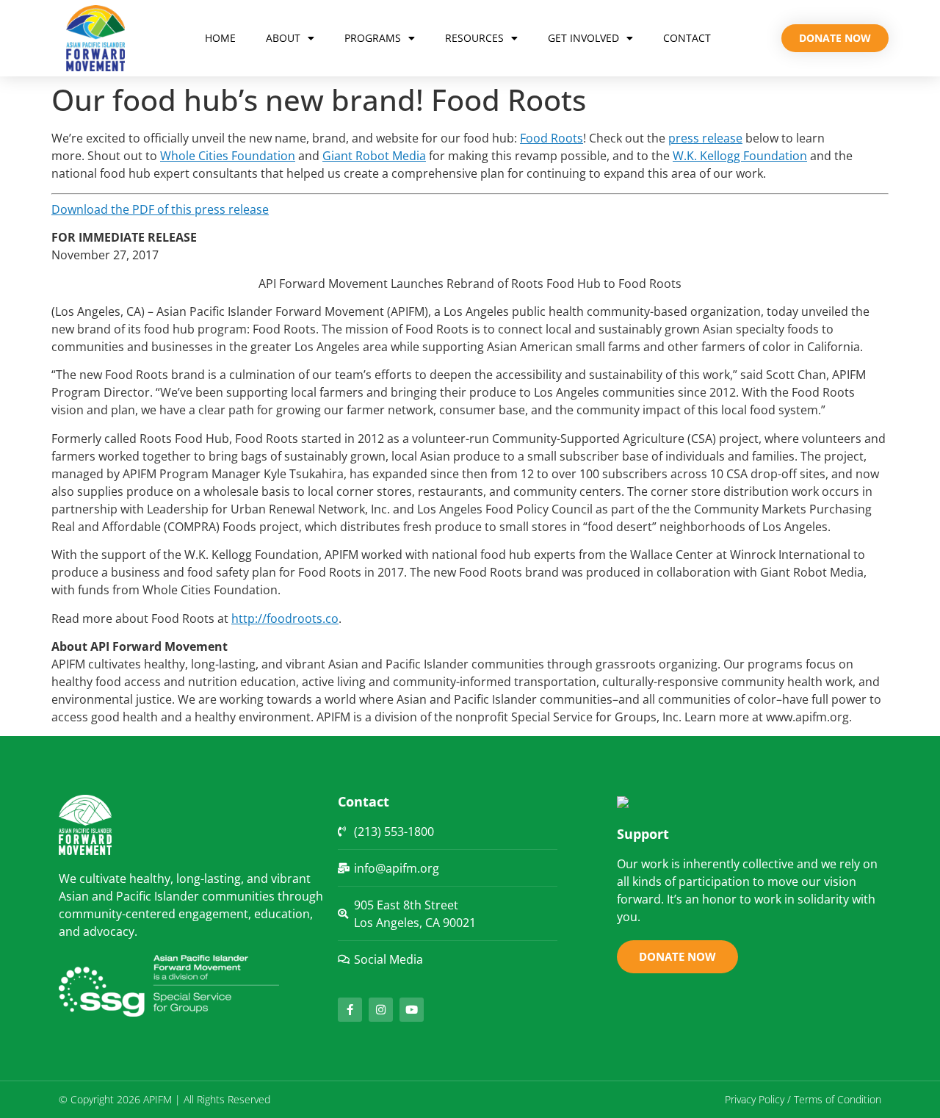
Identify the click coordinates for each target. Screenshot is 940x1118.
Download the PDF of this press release (160, 209)
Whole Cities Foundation (227, 156)
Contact (687, 38)
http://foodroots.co (285, 618)
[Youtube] (412, 1010)
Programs (372, 38)
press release (705, 138)
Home (220, 38)
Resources (474, 38)
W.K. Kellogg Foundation (740, 156)
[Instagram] (381, 1010)
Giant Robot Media (374, 156)
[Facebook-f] (350, 1010)
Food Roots (551, 138)
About (283, 38)
